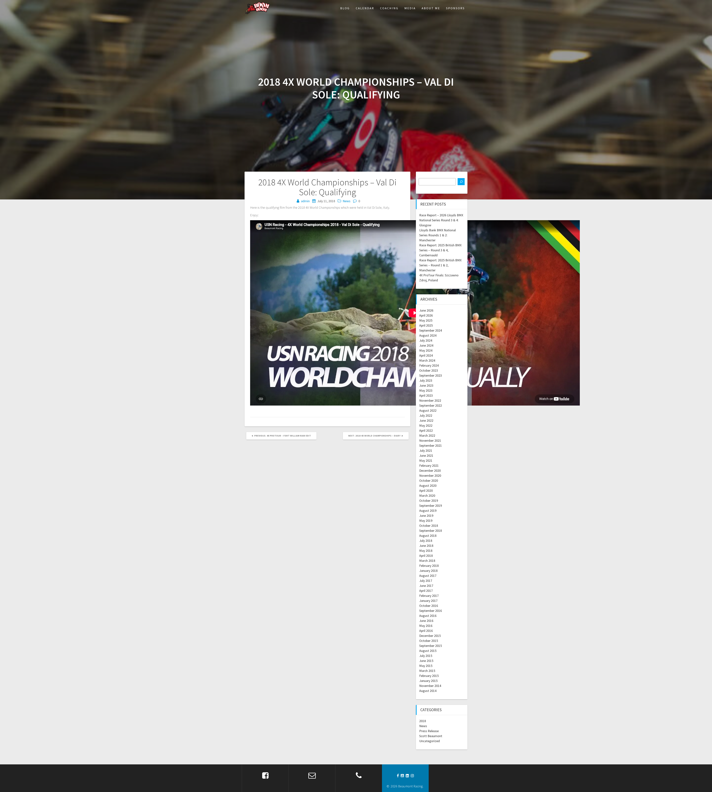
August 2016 (427, 616)
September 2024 (430, 330)
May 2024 (425, 350)
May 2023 (425, 390)
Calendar (365, 8)
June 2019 (426, 515)
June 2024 (426, 345)
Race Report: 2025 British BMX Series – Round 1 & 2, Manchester (440, 265)
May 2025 (425, 320)
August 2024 (427, 335)
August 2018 (427, 535)
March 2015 (427, 671)
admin (305, 201)
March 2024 (427, 360)
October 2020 (428, 480)
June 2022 (426, 420)
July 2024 (425, 340)
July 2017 (425, 580)
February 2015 (429, 676)
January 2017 (428, 600)
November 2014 (430, 686)
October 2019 (428, 500)
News (346, 201)
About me (431, 8)
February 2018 (429, 565)
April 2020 (426, 490)
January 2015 (428, 681)
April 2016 (426, 631)
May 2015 (425, 666)
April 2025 (426, 325)
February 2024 (429, 365)
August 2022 (427, 410)
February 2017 (429, 595)
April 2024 (426, 355)
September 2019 (430, 505)
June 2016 (426, 621)
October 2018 (428, 525)
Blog (345, 8)
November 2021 (430, 440)
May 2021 (425, 460)
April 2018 (426, 555)
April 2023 (426, 395)
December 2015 (430, 636)
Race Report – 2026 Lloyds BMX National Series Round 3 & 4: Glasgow (441, 220)
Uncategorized (429, 741)
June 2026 (426, 310)
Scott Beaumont (430, 736)
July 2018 (425, 540)
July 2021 (425, 450)
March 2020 (427, 495)
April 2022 (426, 430)
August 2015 (427, 651)
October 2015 (428, 641)
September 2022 (430, 405)
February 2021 (429, 465)
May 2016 (425, 626)
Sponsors (455, 8)
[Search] (461, 181)
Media (410, 8)
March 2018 (427, 560)
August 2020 (427, 485)
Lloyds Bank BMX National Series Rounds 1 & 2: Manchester (437, 235)
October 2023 (428, 370)
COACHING (389, 8)
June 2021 (426, 455)
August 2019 (427, 510)
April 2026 (426, 315)
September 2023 (430, 375)
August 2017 (427, 575)
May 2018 (425, 550)
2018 (422, 721)
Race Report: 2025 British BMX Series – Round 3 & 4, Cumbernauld (440, 250)
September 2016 (430, 611)
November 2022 (430, 400)
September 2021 (430, 445)
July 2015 (425, 656)
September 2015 (430, 646)
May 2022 (425, 425)
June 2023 (426, 385)
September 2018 (430, 530)
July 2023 (425, 380)
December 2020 (430, 470)
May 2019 (425, 520)
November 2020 (430, 475)
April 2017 (426, 590)
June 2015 (426, 661)
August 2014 (427, 691)
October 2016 (428, 605)
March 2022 (427, 435)
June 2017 (426, 585)
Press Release (429, 731)
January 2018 (428, 570)
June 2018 (426, 545)
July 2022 (425, 415)
